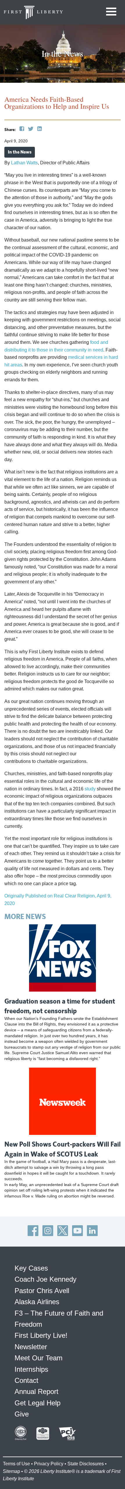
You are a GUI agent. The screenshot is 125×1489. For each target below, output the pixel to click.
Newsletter (31, 1347)
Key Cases (31, 1268)
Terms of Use (16, 1463)
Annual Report (36, 1391)
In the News (19, 152)
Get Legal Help (37, 1403)
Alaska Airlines (37, 1302)
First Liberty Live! (41, 1335)
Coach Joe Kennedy (45, 1279)
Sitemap (11, 1471)
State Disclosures (85, 1463)
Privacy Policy (48, 1463)
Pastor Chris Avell (42, 1291)
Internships (31, 1369)
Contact (26, 1380)
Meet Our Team (39, 1358)
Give (22, 1414)
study (90, 788)
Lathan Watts (24, 162)
